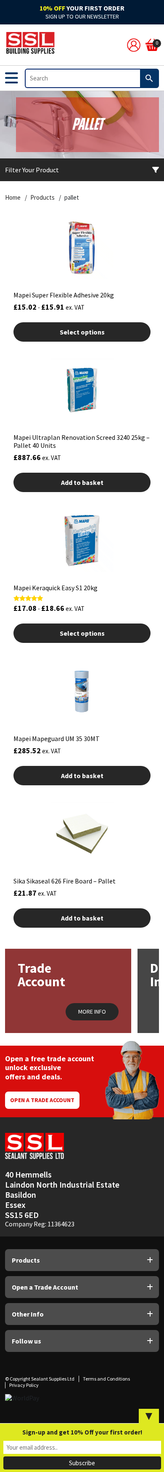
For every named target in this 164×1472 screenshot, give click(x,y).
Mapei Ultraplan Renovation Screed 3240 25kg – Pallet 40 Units (81, 441)
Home (13, 197)
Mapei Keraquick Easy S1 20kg (55, 587)
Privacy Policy (24, 1385)
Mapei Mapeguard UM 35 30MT (56, 738)
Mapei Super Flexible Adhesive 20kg (63, 295)
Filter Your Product (32, 170)
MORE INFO (92, 1011)
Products (42, 197)
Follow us (26, 1341)
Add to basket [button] (82, 482)
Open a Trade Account (42, 1100)
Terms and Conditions (106, 1379)
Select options (82, 332)
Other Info (28, 1314)
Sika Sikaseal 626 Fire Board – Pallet (64, 881)
